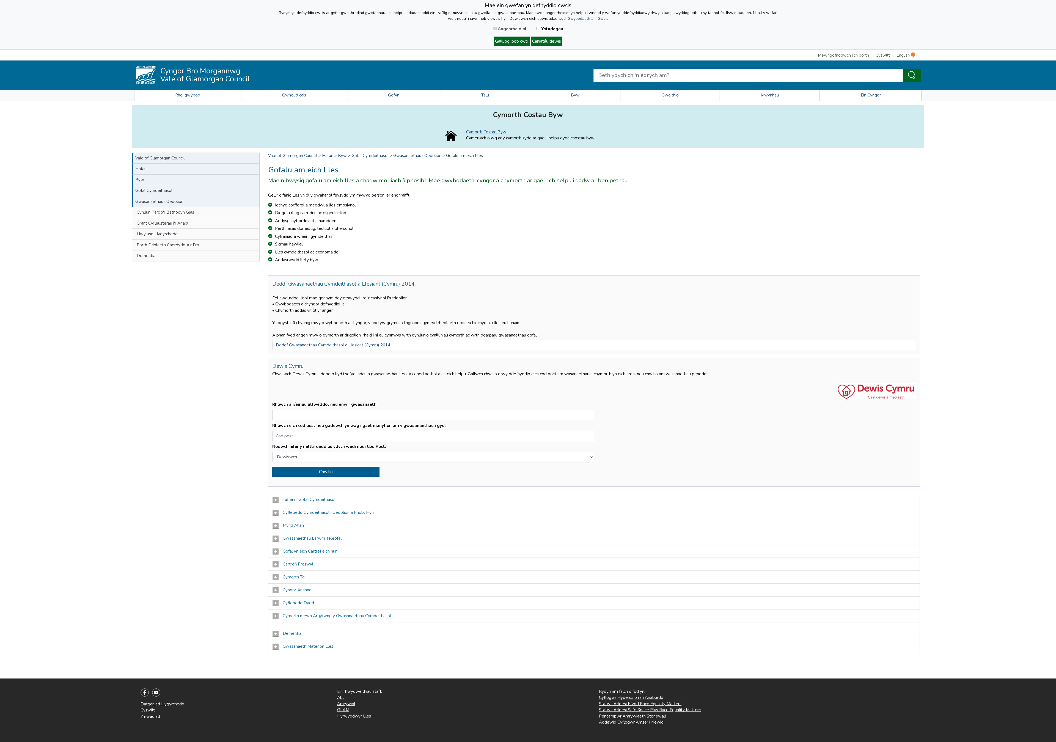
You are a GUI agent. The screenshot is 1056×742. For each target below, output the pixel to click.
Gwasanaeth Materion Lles (308, 646)
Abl (340, 697)
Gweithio (670, 95)
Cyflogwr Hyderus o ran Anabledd (631, 697)
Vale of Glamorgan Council (160, 158)
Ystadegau (551, 29)
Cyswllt (883, 55)
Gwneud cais (294, 95)
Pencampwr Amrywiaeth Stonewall (632, 716)
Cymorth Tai (294, 577)
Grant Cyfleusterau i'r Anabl (162, 223)
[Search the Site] (912, 75)
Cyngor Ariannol (298, 590)
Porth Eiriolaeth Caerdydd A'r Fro (168, 245)
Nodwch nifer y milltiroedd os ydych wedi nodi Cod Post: (329, 446)
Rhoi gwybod (187, 95)
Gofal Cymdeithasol (153, 190)
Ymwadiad (150, 716)
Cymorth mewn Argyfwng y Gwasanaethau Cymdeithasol (337, 616)
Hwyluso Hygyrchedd (157, 234)
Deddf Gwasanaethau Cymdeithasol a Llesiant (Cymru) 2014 (333, 345)
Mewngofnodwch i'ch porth (843, 55)
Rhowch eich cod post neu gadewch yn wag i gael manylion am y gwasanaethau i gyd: (359, 425)
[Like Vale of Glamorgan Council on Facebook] (145, 692)
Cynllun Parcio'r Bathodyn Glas (165, 212)
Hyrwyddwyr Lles (354, 716)
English (904, 55)
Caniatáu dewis (546, 41)
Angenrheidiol (512, 29)
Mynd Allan (294, 525)
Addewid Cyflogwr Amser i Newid (631, 722)
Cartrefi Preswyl (298, 564)
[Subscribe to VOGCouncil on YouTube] (156, 692)
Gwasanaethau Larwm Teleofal (312, 538)
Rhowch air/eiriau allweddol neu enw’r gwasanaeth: (325, 404)
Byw (575, 95)
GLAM (343, 710)
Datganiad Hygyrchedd (162, 704)
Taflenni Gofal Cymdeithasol (309, 499)
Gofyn (393, 95)
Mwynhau (770, 95)
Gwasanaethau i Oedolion (159, 201)
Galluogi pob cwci (511, 41)
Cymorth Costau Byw (486, 132)
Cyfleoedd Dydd (298, 603)
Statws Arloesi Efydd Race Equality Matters (640, 704)
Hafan (141, 169)
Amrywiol (346, 704)
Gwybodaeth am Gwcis (588, 18)
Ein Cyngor (871, 95)
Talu (485, 95)
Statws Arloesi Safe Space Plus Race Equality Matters (650, 710)
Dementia (146, 255)
